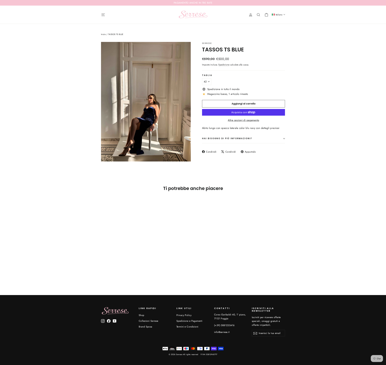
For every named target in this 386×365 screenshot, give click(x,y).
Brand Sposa (145, 326)
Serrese (207, 43)
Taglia (207, 75)
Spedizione (223, 64)
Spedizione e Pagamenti (189, 321)
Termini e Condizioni (187, 326)
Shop (141, 315)
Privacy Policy (183, 315)
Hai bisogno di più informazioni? (227, 138)
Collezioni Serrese (148, 321)
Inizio (103, 34)
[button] (278, 14)
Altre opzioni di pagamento (243, 120)
